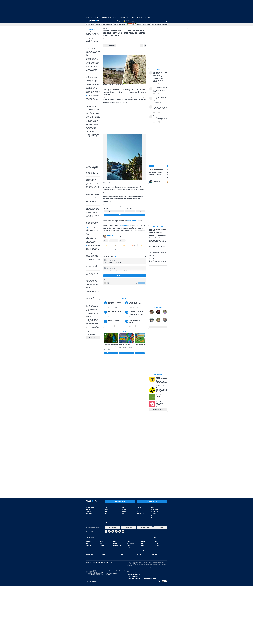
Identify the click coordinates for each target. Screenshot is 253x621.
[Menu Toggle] (86, 21)
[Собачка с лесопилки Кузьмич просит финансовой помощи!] (127, 314)
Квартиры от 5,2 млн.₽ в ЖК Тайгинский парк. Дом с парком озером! (92, 174)
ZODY (149, 17)
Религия (138, 520)
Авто (106, 507)
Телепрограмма (121, 17)
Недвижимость (89, 17)
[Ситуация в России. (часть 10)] (106, 304)
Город (106, 513)
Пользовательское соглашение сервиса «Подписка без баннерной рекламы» (141, 578)
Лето (123, 513)
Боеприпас (122, 240)
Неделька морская (114, 320)
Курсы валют (140, 17)
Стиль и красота (155, 509)
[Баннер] (131, 24)
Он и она (139, 507)
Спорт (152, 507)
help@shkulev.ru (94, 574)
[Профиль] (166, 21)
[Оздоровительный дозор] (127, 323)
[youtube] (123, 531)
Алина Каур (110, 235)
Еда (105, 517)
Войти (108, 283)
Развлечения (140, 517)
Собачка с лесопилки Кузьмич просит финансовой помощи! (136, 313)
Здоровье (107, 522)
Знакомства (104, 17)
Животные (107, 520)
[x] (119, 531)
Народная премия (155, 520)
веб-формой (107, 574)
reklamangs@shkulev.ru (131, 563)
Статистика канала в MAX (92, 522)
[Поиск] (160, 21)
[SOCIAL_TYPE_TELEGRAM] (140, 211)
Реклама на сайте (90, 507)
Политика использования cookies (133, 574)
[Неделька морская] (106, 323)
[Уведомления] (163, 21)
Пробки (126, 20)
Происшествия (140, 513)
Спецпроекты (154, 517)
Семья (138, 522)
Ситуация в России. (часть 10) (114, 302)
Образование (125, 522)
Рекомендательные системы (132, 576)
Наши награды (89, 513)
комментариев (110, 45)
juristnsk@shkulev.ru (115, 573)
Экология (153, 513)
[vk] (109, 531)
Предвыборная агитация (91, 520)
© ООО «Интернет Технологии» (92, 581)
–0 (144, 264)
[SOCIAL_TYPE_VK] (130, 211)
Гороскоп (133, 17)
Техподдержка (89, 517)
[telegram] (106, 531)
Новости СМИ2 (107, 292)
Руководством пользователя (132, 568)
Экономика (154, 515)
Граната (105, 240)
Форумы (115, 17)
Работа (138, 515)
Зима (123, 507)
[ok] (112, 531)
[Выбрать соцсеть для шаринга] (145, 45)
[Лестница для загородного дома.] (127, 304)
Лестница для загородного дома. (135, 302)
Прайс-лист (88, 509)
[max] (116, 531)
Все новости (93, 29)
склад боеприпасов (125, 225)
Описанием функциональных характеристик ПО (136, 569)
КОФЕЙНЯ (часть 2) (114, 311)
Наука (123, 517)
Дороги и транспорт (109, 515)
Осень (138, 509)
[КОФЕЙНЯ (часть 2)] (106, 314)
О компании (88, 511)
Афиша (128, 17)
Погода (110, 17)
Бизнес (106, 509)
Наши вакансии (89, 515)
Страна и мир (154, 511)
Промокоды (97, 17)
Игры (145, 17)
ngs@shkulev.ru (100, 572)
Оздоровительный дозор (135, 321)
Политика (139, 511)
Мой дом (124, 515)
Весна (106, 511)
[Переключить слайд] (144, 338)
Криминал (124, 509)
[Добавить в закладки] (141, 45)
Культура (124, 511)
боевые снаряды (131, 220)
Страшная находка (113, 240)
